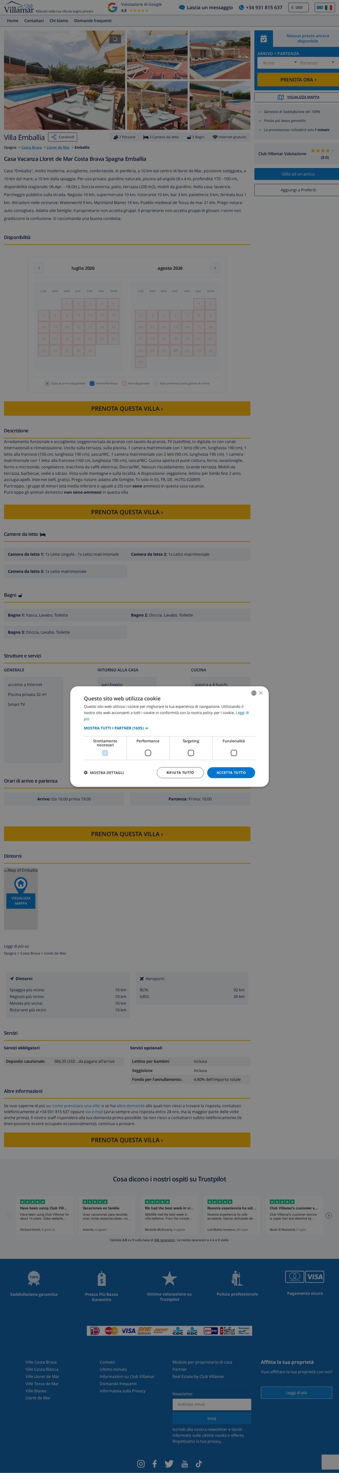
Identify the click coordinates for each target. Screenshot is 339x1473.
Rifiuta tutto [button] (180, 772)
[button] (169, 727)
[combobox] (253, 692)
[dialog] (169, 736)
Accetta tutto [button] (231, 772)
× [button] (261, 692)
